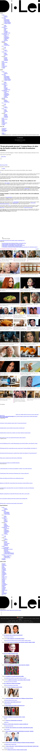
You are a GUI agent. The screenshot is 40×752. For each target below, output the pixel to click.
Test (5, 55)
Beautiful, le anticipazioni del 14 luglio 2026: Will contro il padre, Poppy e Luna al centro (14, 493)
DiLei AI (3, 41)
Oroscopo (3, 123)
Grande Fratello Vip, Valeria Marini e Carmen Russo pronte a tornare (13, 245)
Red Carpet (4, 568)
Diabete (3, 586)
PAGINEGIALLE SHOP (13, 618)
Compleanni (4, 570)
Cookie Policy (21, 620)
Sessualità (5, 88)
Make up (3, 579)
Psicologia (6, 87)
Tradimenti (4, 569)
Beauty (5, 52)
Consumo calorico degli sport (9, 553)
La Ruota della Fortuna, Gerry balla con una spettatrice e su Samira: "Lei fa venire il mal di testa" (16, 468)
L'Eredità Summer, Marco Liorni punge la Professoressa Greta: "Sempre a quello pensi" (14, 473)
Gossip (3, 571)
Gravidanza (19, 240)
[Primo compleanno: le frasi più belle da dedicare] (21, 636)
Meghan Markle (6, 20)
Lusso (3, 575)
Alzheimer (4, 588)
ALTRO (1, 69)
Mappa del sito (12, 610)
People (3, 14)
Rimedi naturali (4, 590)
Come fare (6, 50)
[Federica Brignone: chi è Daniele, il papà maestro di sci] (21, 703)
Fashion (5, 53)
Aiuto (30, 620)
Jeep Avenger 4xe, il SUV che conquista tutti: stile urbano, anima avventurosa (13, 437)
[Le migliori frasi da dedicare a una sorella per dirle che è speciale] (21, 678)
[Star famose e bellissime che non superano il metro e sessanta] (21, 711)
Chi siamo (10, 620)
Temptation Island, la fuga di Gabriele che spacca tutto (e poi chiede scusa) (12, 427)
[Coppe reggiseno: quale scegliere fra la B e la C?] (21, 700)
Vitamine (3, 589)
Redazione (4, 559)
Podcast (3, 64)
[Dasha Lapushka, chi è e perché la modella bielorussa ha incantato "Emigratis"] (21, 729)
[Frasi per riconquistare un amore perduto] (21, 685)
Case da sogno (6, 34)
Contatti (3, 67)
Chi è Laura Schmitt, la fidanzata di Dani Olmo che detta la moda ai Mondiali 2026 (13, 498)
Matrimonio (6, 44)
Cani (5, 47)
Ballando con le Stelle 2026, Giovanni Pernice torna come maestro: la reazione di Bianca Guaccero (16, 483)
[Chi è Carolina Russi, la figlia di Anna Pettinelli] (21, 681)
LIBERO (2, 618)
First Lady (3, 563)
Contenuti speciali (3, 610)
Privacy (17, 620)
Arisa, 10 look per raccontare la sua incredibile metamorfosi (10, 462)
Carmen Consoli (15, 202)
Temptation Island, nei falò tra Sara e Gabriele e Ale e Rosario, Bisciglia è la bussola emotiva (15, 432)
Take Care (3, 27)
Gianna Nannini (16, 201)
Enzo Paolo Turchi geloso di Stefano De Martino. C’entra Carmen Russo (14, 243)
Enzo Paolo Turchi (9, 197)
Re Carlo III (4, 131)
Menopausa (4, 585)
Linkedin (3, 168)
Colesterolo (4, 587)
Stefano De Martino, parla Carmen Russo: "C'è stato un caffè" (12, 244)
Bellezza (5, 26)
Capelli (3, 577)
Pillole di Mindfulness (7, 555)
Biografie (3, 572)
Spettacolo (6, 16)
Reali (5, 18)
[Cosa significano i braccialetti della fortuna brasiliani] (21, 670)
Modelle (3, 567)
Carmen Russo (26, 188)
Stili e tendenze (4, 576)
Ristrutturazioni (6, 37)
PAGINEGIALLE (8, 618)
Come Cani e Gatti (7, 557)
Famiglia (12, 240)
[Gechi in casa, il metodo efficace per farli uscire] (21, 718)
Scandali (3, 574)
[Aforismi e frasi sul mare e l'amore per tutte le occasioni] (21, 747)
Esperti (3, 63)
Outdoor (5, 39)
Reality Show (4, 565)
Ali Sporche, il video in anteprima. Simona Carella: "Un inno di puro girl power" (13, 423)
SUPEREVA (20, 619)
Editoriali (5, 57)
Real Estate (6, 40)
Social (3, 566)
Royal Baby (4, 593)
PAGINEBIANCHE (21, 618)
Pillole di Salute (6, 556)
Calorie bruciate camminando (9, 552)
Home (3, 132)
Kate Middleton (6, 19)
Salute (5, 29)
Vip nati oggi (4, 128)
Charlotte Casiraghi (7, 23)
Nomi (3, 61)
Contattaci (7, 610)
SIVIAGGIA (30, 618)
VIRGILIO (4, 618)
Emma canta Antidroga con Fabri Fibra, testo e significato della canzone (12, 478)
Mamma (5, 43)
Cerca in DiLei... (2, 609)
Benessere (6, 28)
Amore (5, 523)
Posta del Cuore (6, 45)
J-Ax (9, 205)
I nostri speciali (4, 122)
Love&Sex (6, 54)
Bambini (3, 581)
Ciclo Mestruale (4, 584)
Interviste (5, 58)
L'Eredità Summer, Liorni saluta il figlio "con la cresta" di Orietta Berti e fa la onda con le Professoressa (17, 487)
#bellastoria (6, 60)
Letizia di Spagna (7, 21)
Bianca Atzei (2, 207)
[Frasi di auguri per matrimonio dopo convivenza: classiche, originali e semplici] (21, 640)
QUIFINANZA (33, 618)
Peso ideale (6, 550)
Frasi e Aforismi (4, 62)
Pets (2, 46)
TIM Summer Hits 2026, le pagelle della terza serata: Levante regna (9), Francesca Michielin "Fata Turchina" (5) (18, 448)
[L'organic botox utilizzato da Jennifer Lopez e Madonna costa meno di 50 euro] (21, 692)
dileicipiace (6, 59)
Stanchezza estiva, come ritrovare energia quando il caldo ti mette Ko (11, 503)
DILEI (28, 618)
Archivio (19, 610)
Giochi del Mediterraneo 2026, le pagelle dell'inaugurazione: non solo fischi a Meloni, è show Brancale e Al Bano (18, 443)
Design (5, 35)
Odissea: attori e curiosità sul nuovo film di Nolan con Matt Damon (11, 457)
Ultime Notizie (6, 547)
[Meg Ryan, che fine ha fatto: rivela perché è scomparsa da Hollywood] (21, 722)
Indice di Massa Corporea (8, 549)
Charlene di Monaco (7, 22)
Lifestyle (5, 15)
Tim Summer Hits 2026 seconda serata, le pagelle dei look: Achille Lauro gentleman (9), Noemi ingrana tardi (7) (18, 453)
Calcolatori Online (7, 32)
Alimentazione (4, 592)
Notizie (3, 65)
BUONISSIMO (37, 618)
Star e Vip (3, 17)
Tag (2, 594)
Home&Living (4, 33)
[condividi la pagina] (1, 158)
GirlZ (3, 51)
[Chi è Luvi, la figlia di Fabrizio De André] (21, 648)
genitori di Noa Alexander (28, 207)
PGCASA (17, 618)
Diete (5, 30)
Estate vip (3, 129)
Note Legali (13, 620)
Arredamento (6, 36)
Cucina (5, 49)
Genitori (15, 240)
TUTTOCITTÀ (25, 618)
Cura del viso (4, 578)
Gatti (5, 104)
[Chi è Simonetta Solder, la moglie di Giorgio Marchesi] (21, 629)
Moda (5, 25)
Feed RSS (16, 610)
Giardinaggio (6, 38)
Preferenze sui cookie (26, 620)
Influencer (3, 564)
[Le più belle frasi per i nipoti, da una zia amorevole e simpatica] (21, 659)
